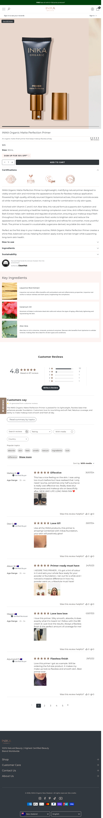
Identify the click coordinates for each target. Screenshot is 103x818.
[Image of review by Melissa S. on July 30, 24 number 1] (40, 499)
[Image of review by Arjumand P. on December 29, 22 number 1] (40, 679)
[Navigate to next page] (68, 705)
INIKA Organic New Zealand (41, 793)
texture (45, 450)
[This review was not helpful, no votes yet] (91, 514)
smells (36, 450)
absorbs (11, 450)
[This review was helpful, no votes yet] (86, 514)
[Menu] (4, 9)
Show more (25, 457)
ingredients (57, 450)
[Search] (9, 9)
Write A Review (50, 388)
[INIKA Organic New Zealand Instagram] (40, 798)
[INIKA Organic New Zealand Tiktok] (55, 798)
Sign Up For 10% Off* (15, 156)
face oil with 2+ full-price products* (50, 2)
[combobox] (41, 431)
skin (20, 450)
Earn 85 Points (8, 21)
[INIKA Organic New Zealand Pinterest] (50, 798)
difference (12, 457)
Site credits (72, 793)
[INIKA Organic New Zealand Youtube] (60, 798)
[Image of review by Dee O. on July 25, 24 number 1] (40, 541)
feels (27, 450)
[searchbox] (15, 432)
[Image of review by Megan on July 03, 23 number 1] (40, 634)
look (67, 450)
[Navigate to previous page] (32, 705)
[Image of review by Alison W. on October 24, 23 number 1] (40, 589)
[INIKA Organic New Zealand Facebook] (45, 798)
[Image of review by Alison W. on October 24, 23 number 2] (54, 589)
